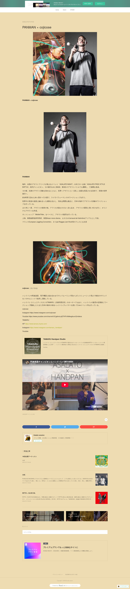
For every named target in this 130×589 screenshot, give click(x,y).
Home (57, 10)
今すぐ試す (87, 3)
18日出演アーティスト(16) (28, 414)
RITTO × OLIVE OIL (28, 493)
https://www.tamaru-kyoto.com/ (36, 324)
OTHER (72, 10)
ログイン (100, 4)
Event (64, 10)
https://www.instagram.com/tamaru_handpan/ (46, 327)
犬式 (23, 460)
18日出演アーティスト (29, 456)
